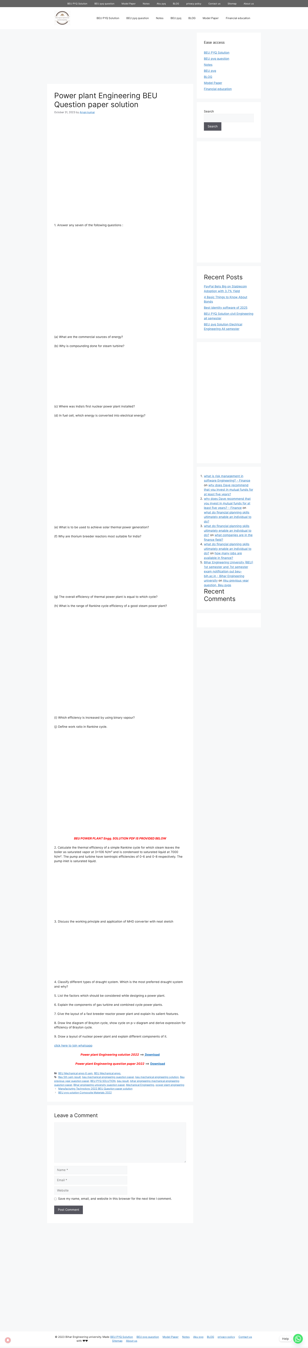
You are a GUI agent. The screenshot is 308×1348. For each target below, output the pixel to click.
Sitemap (232, 3)
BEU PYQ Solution (77, 3)
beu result (123, 1080)
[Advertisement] (120, 58)
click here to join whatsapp (73, 1045)
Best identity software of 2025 (225, 307)
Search (209, 111)
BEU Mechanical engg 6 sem (75, 1073)
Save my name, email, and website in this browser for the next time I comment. (115, 1198)
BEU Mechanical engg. (107, 1073)
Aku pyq (161, 3)
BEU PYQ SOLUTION (102, 1080)
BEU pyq (176, 18)
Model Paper (129, 3)
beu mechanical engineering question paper (108, 1077)
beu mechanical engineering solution (157, 1077)
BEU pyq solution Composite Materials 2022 (85, 1092)
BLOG (176, 3)
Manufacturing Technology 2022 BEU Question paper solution (95, 1088)
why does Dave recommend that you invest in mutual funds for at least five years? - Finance (227, 503)
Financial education (238, 18)
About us (249, 3)
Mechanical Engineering (140, 1084)
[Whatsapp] (298, 1339)
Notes (146, 3)
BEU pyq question (104, 3)
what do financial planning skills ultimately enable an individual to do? (227, 517)
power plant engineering (170, 1084)
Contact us (214, 3)
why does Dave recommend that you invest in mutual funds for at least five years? (228, 489)
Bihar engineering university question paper (99, 1084)
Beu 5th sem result (69, 1077)
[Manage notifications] (8, 1340)
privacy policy (193, 3)
